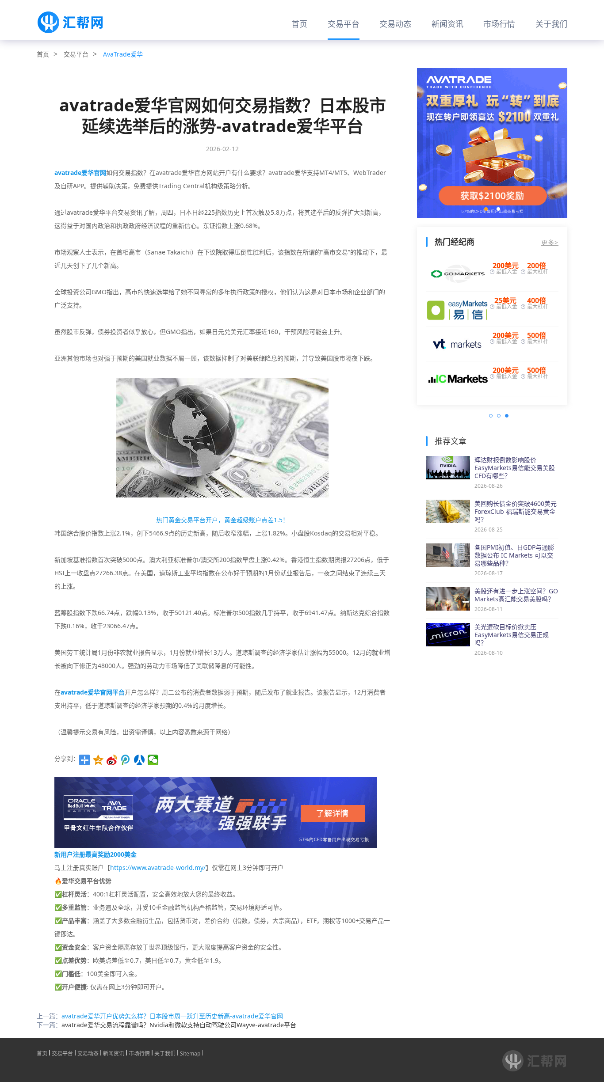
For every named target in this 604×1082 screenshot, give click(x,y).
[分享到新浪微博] (112, 760)
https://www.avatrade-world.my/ (158, 867)
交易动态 (395, 24)
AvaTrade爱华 (123, 54)
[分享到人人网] (139, 760)
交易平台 (343, 24)
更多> (549, 242)
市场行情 (499, 24)
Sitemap (190, 1052)
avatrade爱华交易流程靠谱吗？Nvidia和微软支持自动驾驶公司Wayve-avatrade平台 (178, 1025)
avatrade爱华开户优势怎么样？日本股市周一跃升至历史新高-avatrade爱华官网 (172, 1016)
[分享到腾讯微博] (125, 760)
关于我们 (551, 24)
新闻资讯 (447, 24)
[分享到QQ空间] (98, 760)
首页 (299, 24)
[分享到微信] (153, 760)
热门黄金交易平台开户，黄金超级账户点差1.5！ (222, 520)
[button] (486, 209)
